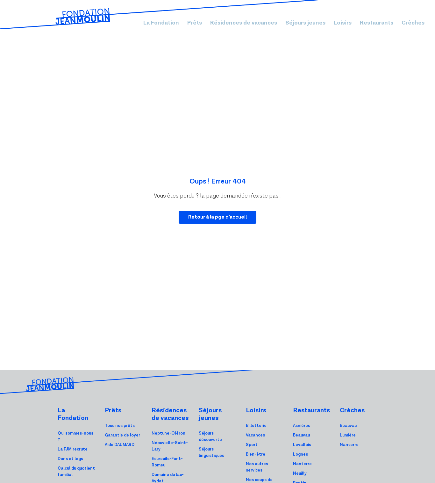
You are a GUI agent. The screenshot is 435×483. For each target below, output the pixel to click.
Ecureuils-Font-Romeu (167, 462)
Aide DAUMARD (119, 445)
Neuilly (300, 473)
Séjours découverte (210, 437)
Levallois (302, 445)
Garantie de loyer (122, 435)
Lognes (300, 454)
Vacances (255, 435)
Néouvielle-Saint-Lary (170, 446)
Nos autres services (257, 467)
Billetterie (256, 426)
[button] (161, 23)
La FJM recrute (73, 449)
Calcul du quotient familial (76, 472)
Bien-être (255, 454)
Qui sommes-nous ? (75, 437)
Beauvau (301, 435)
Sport (252, 445)
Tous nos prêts (120, 426)
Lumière (348, 435)
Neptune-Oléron (168, 433)
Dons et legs (70, 459)
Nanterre (302, 464)
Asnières (301, 426)
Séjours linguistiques (211, 452)
